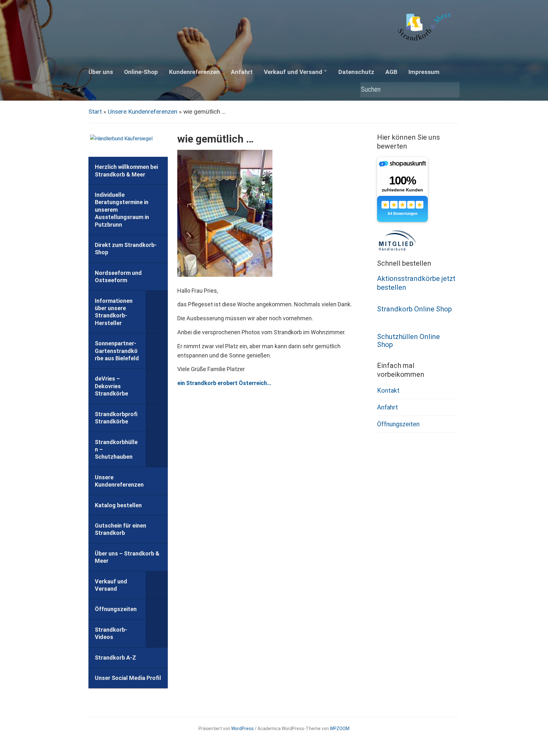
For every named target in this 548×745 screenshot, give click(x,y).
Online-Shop (141, 72)
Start (95, 111)
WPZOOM (339, 728)
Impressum (424, 72)
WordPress (242, 728)
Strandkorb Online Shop (414, 309)
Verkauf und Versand (293, 72)
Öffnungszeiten (398, 424)
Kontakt (388, 390)
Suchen (451, 89)
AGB (391, 72)
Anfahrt (242, 72)
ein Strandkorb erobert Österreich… (224, 383)
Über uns (100, 72)
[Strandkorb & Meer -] (425, 28)
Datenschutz (356, 72)
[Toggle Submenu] (157, 312)
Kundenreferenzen (194, 72)
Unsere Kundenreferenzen (142, 111)
